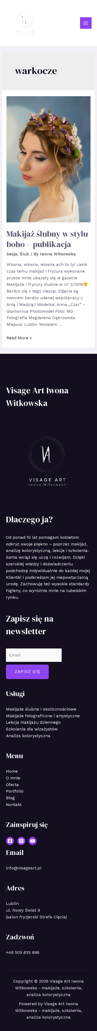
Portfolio (14, 791)
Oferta (12, 784)
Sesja (11, 254)
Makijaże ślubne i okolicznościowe (41, 709)
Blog (10, 797)
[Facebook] (10, 841)
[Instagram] (21, 841)
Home (12, 771)
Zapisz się (27, 671)
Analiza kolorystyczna (28, 735)
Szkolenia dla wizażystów (32, 729)
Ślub (24, 254)
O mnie (13, 778)
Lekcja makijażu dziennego (33, 722)
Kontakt (14, 804)
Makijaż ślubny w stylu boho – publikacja (47, 239)
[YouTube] (33, 841)
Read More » (19, 338)
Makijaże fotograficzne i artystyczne (43, 716)
